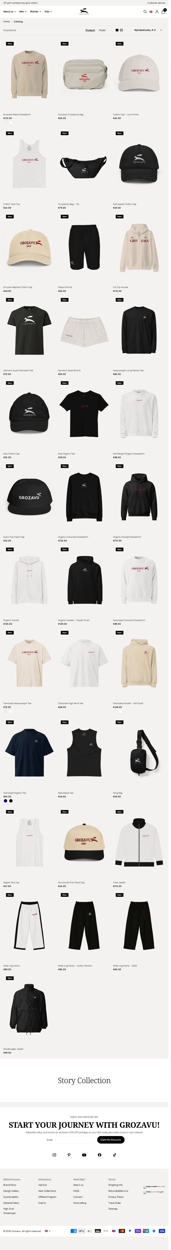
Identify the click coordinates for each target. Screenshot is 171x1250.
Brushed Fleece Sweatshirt (17, 114)
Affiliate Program (47, 1196)
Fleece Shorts (65, 287)
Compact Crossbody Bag (70, 114)
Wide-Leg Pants (11, 965)
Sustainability (11, 1196)
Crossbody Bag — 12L (68, 204)
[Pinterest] (69, 1155)
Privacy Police (115, 1196)
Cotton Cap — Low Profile (126, 114)
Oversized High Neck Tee (70, 703)
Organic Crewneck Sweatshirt (73, 536)
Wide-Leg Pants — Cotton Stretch (75, 965)
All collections (9, 11)
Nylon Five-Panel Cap (14, 536)
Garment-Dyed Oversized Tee (18, 370)
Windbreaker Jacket (13, 1048)
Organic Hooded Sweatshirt (127, 536)
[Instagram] (54, 1155)
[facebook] (99, 1155)
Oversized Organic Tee (14, 792)
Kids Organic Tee (66, 453)
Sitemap (112, 1208)
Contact (77, 1196)
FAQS (76, 1190)
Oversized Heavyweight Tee (17, 703)
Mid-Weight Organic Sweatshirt (128, 453)
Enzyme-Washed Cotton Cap (17, 287)
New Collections (47, 1190)
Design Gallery (11, 1190)
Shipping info (115, 1184)
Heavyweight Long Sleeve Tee (128, 370)
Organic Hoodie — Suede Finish (74, 620)
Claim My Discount (111, 1139)
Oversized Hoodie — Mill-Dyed (128, 703)
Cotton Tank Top (11, 204)
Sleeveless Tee (65, 792)
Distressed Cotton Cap (124, 204)
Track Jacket (119, 882)
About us (78, 1184)
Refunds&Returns (118, 1190)
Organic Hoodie (11, 620)
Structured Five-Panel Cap (71, 882)
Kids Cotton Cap (11, 453)
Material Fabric (11, 1202)
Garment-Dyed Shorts (69, 370)
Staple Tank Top (11, 882)
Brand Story (9, 1184)
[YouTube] (84, 1155)
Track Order (114, 1202)
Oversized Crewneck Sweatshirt (129, 620)
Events (42, 1202)
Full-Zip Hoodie (120, 287)
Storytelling (79, 1202)
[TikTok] (114, 1155)
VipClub (42, 1184)
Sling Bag (117, 792)
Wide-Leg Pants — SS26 (125, 965)
